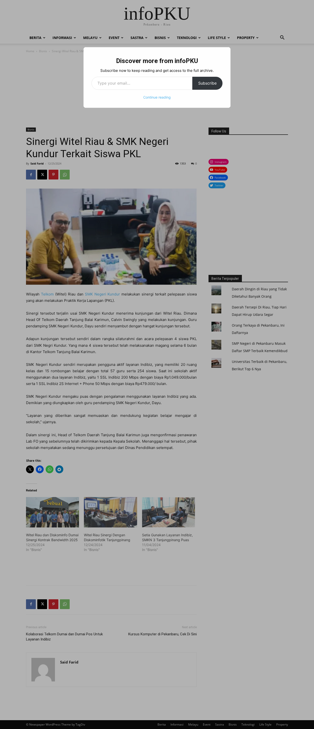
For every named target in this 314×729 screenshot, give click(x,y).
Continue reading (157, 97)
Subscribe (207, 83)
